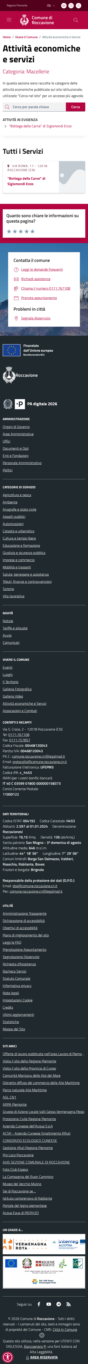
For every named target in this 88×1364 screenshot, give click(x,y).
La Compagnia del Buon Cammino (28, 1176)
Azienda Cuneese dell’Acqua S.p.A (28, 1126)
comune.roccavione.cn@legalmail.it (38, 756)
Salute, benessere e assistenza (26, 574)
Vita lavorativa (13, 596)
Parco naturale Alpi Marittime (25, 1090)
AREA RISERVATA (44, 1357)
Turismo (8, 588)
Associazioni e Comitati (20, 710)
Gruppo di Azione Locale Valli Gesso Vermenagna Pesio (43, 1111)
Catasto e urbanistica (18, 531)
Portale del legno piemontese (25, 1205)
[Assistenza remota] (42, 1335)
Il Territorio (10, 681)
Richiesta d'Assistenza (19, 964)
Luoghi (8, 674)
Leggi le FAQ (12, 942)
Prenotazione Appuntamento (24, 949)
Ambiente (10, 502)
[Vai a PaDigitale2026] (30, 403)
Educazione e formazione (21, 545)
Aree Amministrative (18, 434)
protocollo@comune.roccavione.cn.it (40, 761)
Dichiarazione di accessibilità (24, 920)
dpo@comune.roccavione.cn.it (35, 886)
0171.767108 (18, 734)
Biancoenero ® (35, 1346)
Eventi (7, 667)
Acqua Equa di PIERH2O (21, 1212)
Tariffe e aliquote (15, 628)
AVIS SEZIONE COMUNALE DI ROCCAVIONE (36, 1162)
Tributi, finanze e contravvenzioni (27, 581)
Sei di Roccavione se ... (19, 1191)
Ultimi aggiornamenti (18, 1014)
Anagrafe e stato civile (19, 509)
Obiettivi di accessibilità (20, 928)
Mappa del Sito (14, 1029)
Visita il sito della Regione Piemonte (29, 1061)
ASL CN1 (9, 1097)
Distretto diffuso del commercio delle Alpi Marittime (41, 1082)
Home (7, 37)
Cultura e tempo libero (19, 538)
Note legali (11, 993)
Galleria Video (13, 696)
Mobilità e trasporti (17, 567)
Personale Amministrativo (22, 463)
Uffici (6, 441)
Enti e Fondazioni (15, 455)
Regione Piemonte (17, 5)
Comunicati (11, 642)
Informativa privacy (17, 985)
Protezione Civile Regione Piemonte (29, 1119)
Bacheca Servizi (14, 971)
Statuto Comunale (16, 978)
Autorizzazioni (13, 523)
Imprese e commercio (19, 560)
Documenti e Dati (16, 448)
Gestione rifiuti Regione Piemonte (28, 1147)
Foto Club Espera (15, 1169)
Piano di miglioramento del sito (26, 935)
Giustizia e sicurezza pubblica (24, 552)
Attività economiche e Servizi (24, 703)
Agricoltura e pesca (17, 495)
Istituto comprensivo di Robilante (27, 1198)
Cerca (75, 106)
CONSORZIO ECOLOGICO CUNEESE (30, 1140)
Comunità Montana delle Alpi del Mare (31, 1075)
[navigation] (9, 19)
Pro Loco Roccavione (18, 1155)
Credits (8, 1007)
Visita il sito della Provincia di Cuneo (29, 1068)
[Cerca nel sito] (75, 20)
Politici (7, 470)
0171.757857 (19, 740)
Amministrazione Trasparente (24, 913)
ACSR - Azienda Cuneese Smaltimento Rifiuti (36, 1133)
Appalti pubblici (14, 516)
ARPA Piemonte (15, 1104)
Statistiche (11, 1021)
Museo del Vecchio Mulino (22, 1184)
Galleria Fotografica (17, 689)
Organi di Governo (16, 426)
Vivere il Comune (26, 37)
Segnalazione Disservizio (21, 956)
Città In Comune (65, 1329)
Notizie (8, 621)
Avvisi (7, 635)
